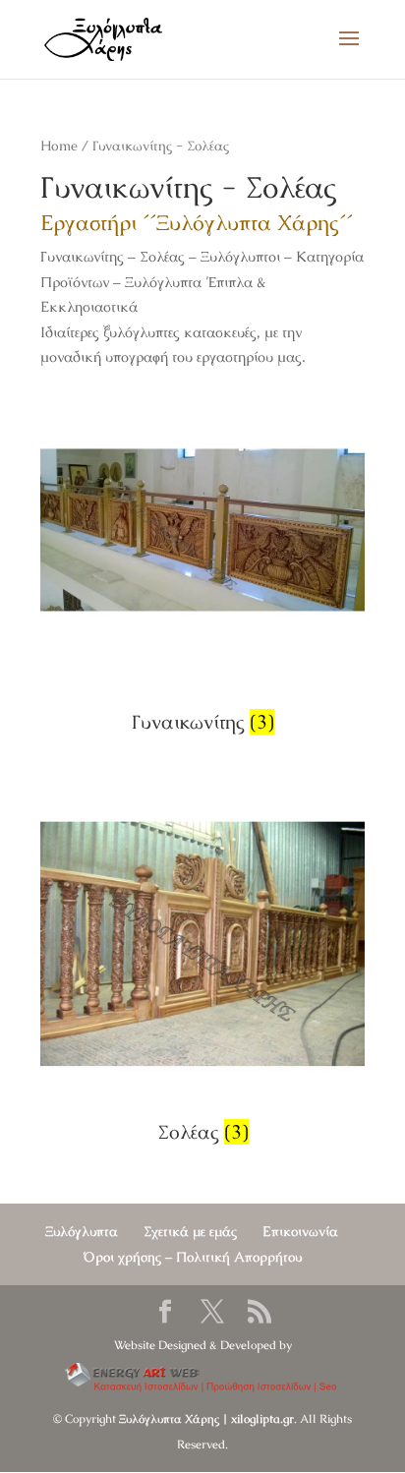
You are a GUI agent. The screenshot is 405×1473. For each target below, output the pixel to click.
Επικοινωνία (300, 1231)
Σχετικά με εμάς (190, 1231)
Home (59, 145)
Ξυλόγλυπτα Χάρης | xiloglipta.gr (206, 1419)
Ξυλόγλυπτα (81, 1231)
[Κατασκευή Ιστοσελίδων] (203, 1378)
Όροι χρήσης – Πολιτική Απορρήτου (192, 1257)
